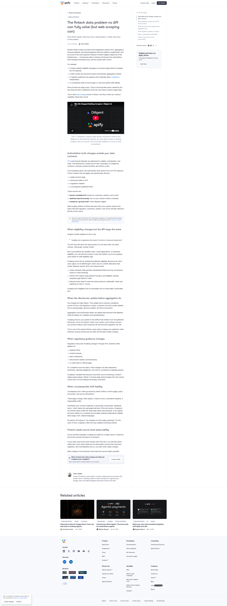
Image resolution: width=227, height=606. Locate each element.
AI (147, 521)
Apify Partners (155, 548)
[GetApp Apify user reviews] (64, 572)
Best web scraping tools (132, 580)
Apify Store (105, 544)
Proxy (103, 552)
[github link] (73, 551)
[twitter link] (68, 551)
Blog (152, 581)
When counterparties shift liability (147, 34)
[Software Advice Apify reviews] (72, 572)
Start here (143, 64)
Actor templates (131, 548)
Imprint (104, 601)
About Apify (154, 570)
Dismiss (19, 601)
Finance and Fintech (73, 17)
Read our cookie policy (20, 598)
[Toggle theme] (64, 583)
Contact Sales (115, 459)
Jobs (156, 585)
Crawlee (104, 560)
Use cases (84, 521)
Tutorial (76, 521)
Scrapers (129, 591)
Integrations (106, 548)
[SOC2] (71, 562)
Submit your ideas (107, 573)
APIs (69, 161)
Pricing (115, 3)
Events (153, 577)
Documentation (131, 544)
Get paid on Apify (131, 556)
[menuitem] (77, 3)
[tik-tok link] (88, 551)
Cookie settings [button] (148, 601)
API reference (130, 552)
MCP (103, 556)
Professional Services (157, 544)
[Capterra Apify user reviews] (82, 572)
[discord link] (83, 551)
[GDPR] (64, 562)
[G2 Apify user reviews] (65, 577)
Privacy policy (125, 601)
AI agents (110, 521)
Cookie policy (136, 601)
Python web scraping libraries (133, 586)
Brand (152, 589)
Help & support (106, 570)
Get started (161, 3)
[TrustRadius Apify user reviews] (73, 577)
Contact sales (144, 3)
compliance (115, 77)
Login (153, 3)
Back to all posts (75, 13)
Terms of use (113, 601)
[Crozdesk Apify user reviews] (80, 577)
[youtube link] (78, 551)
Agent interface (107, 581)
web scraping (81, 94)
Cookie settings (9, 601)
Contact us (154, 573)
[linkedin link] (63, 551)
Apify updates (101, 521)
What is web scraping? (130, 574)
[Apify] (63, 541)
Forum (104, 577)
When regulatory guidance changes (148, 31)
